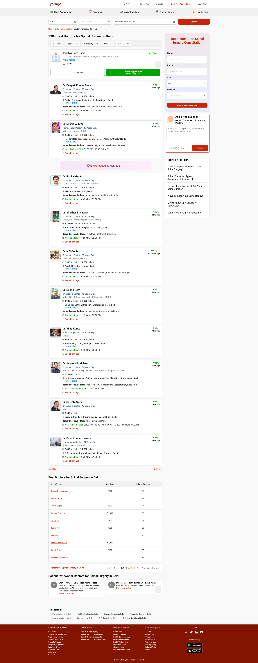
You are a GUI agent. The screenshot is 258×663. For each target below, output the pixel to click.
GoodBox (51, 655)
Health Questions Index (122, 637)
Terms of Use (150, 642)
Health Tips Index (120, 634)
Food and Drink (54, 647)
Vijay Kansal (56, 535)
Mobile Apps (150, 639)
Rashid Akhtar (56, 498)
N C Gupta (55, 520)
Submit (200, 148)
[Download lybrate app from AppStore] (195, 652)
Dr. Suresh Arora (72, 402)
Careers (148, 637)
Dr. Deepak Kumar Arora (76, 85)
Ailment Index (118, 647)
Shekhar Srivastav (58, 513)
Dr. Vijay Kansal (71, 328)
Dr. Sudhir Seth (71, 289)
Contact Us (149, 634)
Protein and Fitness (55, 637)
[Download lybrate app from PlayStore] (195, 647)
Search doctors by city (89, 632)
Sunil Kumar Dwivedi (59, 557)
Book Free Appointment (181, 4)
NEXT (156, 469)
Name (170, 53)
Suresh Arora (56, 550)
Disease (171, 89)
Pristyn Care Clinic (74, 53)
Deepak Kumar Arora (59, 491)
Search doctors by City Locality (92, 634)
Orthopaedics (66, 29)
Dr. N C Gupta (70, 251)
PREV (54, 469)
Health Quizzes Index (121, 639)
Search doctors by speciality (91, 637)
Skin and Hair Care (55, 639)
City (169, 77)
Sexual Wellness (54, 642)
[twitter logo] (191, 633)
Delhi (57, 29)
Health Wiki (117, 632)
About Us (148, 632)
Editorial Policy (151, 647)
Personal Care (53, 650)
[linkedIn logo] (196, 633)
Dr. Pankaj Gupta (72, 176)
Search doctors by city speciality (93, 639)
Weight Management (56, 645)
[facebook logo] (186, 633)
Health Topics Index (120, 642)
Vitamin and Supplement (57, 634)
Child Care (52, 652)
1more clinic (71, 103)
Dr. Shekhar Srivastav (75, 212)
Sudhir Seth (55, 528)
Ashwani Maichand (59, 543)
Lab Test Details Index (121, 650)
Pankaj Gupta (56, 506)
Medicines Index (119, 645)
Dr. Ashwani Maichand (75, 363)
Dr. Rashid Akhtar (72, 124)
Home (50, 29)
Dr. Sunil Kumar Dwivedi (76, 438)
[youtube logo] (201, 633)
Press (147, 650)
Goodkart (51, 632)
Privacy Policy (150, 645)
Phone (170, 65)
